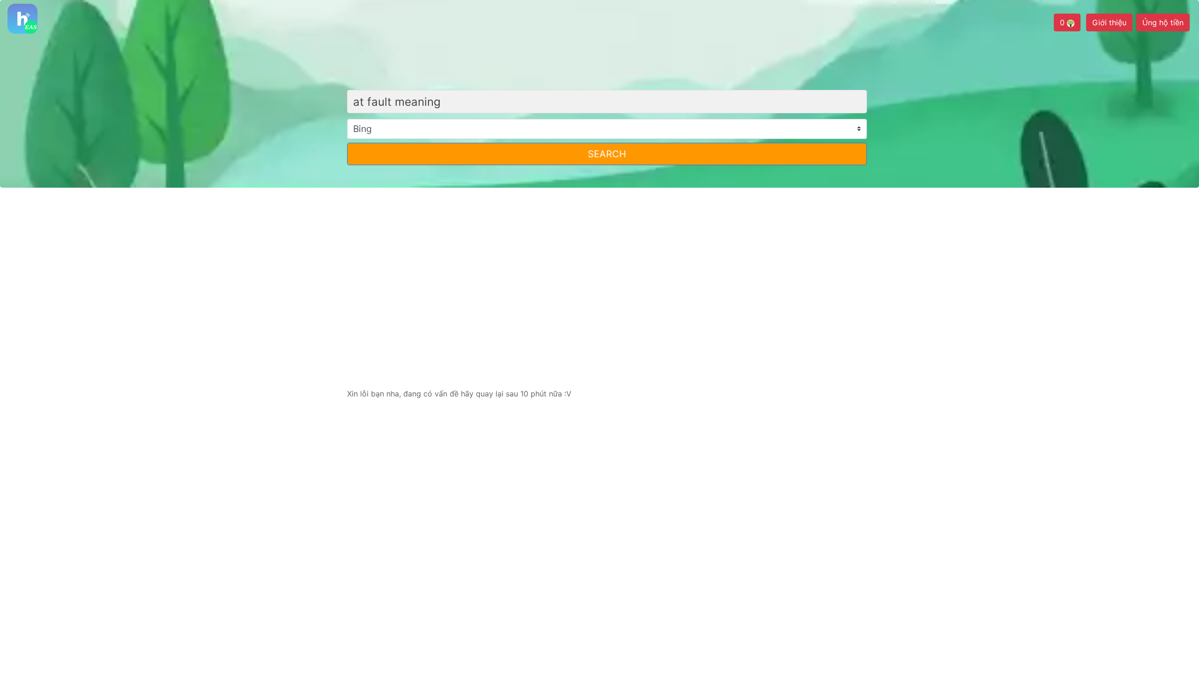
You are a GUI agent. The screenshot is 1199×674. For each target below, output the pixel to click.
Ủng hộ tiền (1163, 22)
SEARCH (607, 154)
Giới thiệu (1109, 22)
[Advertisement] (599, 268)
